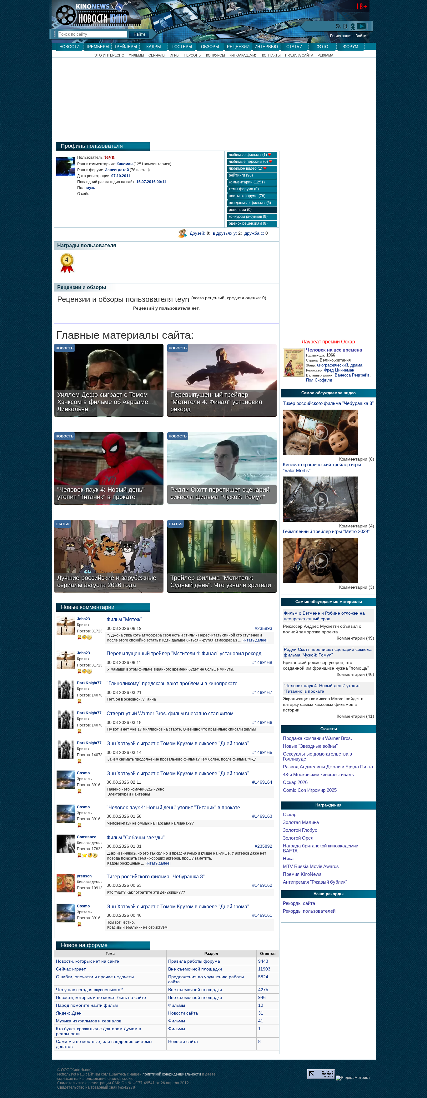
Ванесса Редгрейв (352, 375)
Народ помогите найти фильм (87, 1005)
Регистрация (341, 36)
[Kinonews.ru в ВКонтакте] (345, 27)
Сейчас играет (71, 968)
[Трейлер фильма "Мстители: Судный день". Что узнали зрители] (222, 557)
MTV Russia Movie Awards (311, 866)
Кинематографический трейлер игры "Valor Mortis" (322, 467)
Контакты (271, 55)
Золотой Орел (298, 838)
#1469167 (262, 692)
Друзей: (197, 233)
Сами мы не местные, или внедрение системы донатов (104, 1044)
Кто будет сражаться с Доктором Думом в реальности (98, 1031)
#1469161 (262, 915)
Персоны (193, 55)
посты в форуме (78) (247, 196)
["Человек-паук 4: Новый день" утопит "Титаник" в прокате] (108, 469)
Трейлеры (125, 46)
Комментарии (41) (355, 716)
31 (260, 1013)
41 (260, 1020)
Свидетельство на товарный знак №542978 (96, 1087)
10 (260, 1005)
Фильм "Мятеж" (124, 619)
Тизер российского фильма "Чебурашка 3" (156, 876)
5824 (263, 976)
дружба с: (254, 233)
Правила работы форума (194, 961)
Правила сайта (299, 55)
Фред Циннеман (339, 370)
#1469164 (262, 782)
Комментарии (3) (356, 587)
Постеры (182, 46)
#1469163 (262, 816)
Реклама (325, 55)
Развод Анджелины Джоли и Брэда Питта (328, 766)
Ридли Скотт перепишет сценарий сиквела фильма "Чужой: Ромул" (328, 652)
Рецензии (238, 46)
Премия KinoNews (302, 874)
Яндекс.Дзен (69, 1013)
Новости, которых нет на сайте (87, 961)
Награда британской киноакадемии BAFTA (320, 848)
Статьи (294, 46)
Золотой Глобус (300, 830)
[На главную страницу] (93, 13)
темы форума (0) (244, 189)
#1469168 (262, 662)
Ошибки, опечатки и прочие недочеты (95, 976)
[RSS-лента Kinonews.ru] (338, 27)
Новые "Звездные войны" (310, 746)
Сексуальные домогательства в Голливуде (317, 756)
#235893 (263, 628)
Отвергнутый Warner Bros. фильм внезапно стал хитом (170, 713)
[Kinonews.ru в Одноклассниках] (352, 26)
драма (356, 365)
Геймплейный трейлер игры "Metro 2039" (326, 531)
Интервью (266, 46)
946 (262, 997)
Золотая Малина (301, 822)
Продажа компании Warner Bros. (317, 738)
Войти (360, 36)
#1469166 (262, 722)
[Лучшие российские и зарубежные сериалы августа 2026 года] (108, 557)
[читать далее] (254, 640)
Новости (69, 46)
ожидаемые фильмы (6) (250, 203)
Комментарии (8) (356, 459)
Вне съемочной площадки (195, 968)
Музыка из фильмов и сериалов (88, 1020)
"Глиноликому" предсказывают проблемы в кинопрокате (172, 683)
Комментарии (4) (356, 525)
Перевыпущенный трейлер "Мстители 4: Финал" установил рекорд (184, 653)
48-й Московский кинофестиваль (318, 774)
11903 (264, 968)
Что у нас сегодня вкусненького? (89, 989)
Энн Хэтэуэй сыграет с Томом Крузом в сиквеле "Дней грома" (178, 743)
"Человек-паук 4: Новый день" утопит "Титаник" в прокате (173, 807)
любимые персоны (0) (249, 161)
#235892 (263, 846)
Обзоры (210, 46)
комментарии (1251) (247, 182)
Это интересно (109, 55)
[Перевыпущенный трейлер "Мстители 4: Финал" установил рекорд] (222, 381)
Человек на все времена (334, 349)
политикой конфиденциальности (172, 1074)
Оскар (289, 814)
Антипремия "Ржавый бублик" (315, 882)
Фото (322, 46)
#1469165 (262, 752)
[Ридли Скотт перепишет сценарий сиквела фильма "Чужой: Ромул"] (222, 469)
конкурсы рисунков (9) (248, 216)
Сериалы (156, 55)
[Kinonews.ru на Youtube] (361, 26)
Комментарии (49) (355, 638)
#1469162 (262, 885)
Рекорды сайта (299, 903)
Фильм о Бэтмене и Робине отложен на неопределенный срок (324, 616)
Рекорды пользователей (309, 911)
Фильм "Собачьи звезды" (136, 837)
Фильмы (136, 55)
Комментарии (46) (355, 674)
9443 (263, 961)
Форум (350, 46)
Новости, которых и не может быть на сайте (101, 997)
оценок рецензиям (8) (248, 223)
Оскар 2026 (295, 782)
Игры (174, 55)
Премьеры (97, 46)
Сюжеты (328, 728)
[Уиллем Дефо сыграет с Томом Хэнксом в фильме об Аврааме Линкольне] (108, 381)
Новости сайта (183, 1013)
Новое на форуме (84, 945)
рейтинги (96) (241, 175)
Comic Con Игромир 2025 (310, 790)
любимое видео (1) (246, 168)
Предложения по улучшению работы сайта (206, 979)
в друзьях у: (225, 233)
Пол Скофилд (319, 380)
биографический (332, 365)
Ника (288, 858)
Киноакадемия (243, 55)
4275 (263, 989)
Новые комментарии (87, 607)
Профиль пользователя (92, 146)
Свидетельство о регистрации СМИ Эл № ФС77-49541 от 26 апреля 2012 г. (124, 1083)
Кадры (153, 46)
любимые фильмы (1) (248, 154)
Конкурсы (215, 55)
